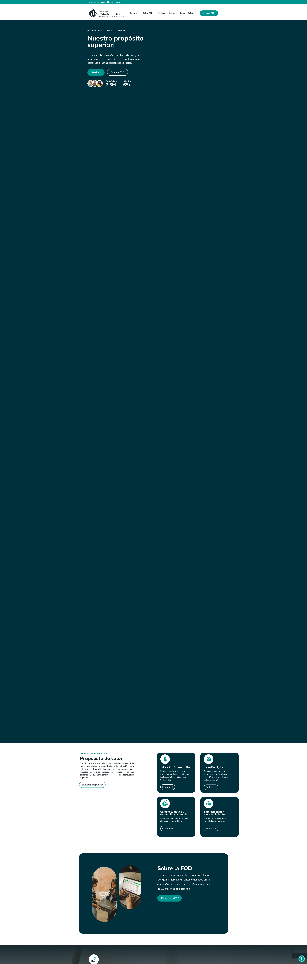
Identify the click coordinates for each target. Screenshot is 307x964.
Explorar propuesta (92, 784)
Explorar (166, 787)
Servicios (134, 13)
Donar (182, 13)
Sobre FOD (148, 13)
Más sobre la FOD (169, 898)
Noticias (161, 13)
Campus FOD (209, 13)
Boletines (192, 13)
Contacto (172, 13)
